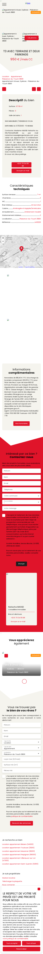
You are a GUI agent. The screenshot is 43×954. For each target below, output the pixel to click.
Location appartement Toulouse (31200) (18, 848)
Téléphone (8, 490)
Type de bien (7, 746)
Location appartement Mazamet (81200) (18, 851)
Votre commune (10, 496)
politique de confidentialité (22, 555)
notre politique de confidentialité (15, 939)
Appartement (16, 76)
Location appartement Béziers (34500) (18, 844)
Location (5, 76)
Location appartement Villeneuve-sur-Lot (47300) (19, 859)
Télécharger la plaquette (12, 881)
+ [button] (3, 238)
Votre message (10, 508)
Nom (6, 477)
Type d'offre (7, 741)
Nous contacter (8, 885)
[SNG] (33, 4)
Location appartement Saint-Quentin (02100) (20, 864)
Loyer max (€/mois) (12, 759)
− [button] (3, 241)
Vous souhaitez (8, 501)
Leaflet (20, 267)
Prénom (7, 471)
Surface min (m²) (11, 765)
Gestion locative (8, 878)
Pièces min (8, 770)
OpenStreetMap (30, 267)
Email (6, 483)
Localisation (7, 752)
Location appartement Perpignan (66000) (19, 854)
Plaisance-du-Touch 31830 (12, 79)
